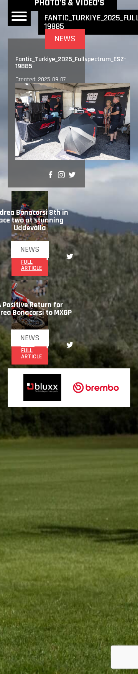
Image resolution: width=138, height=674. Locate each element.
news (29, 249)
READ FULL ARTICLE (31, 262)
